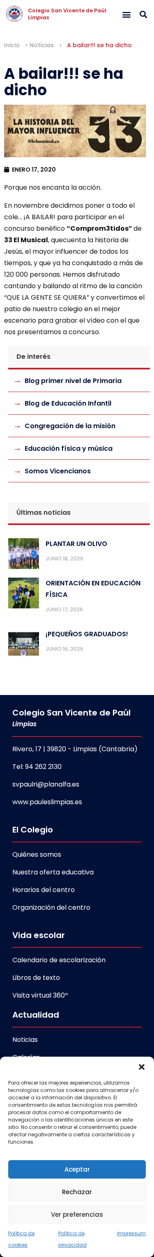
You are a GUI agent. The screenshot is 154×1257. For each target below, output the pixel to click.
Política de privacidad (72, 1239)
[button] (142, 1067)
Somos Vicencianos (58, 471)
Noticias (42, 45)
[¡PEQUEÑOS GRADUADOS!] (23, 645)
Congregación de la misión (70, 426)
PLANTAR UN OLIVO (76, 543)
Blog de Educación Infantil (68, 403)
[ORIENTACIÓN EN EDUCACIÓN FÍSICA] (23, 595)
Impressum (131, 1233)
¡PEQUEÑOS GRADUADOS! (87, 634)
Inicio (12, 45)
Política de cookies (21, 1239)
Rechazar (77, 1192)
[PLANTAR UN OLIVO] (23, 555)
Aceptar (77, 1169)
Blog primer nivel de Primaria (73, 380)
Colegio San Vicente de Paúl (67, 14)
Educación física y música (69, 448)
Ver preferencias (77, 1214)
